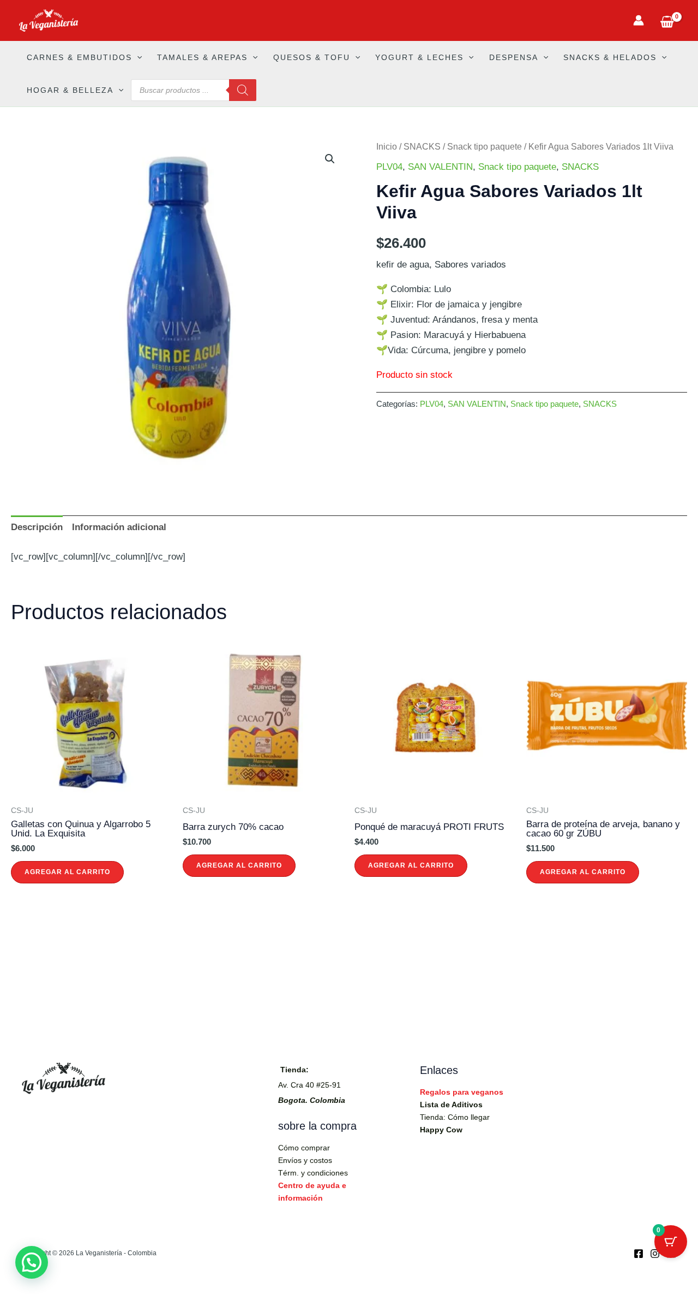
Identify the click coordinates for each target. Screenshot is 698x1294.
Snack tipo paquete (484, 146)
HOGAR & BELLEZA (70, 90)
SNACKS (422, 146)
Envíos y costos (305, 1160)
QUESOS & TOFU (311, 57)
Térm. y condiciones (313, 1172)
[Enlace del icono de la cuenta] (638, 20)
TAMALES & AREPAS (202, 57)
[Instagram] (655, 1254)
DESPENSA (513, 57)
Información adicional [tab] (119, 527)
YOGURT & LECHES (419, 57)
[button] (137, 57)
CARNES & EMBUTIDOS (79, 57)
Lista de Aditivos (451, 1104)
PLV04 (389, 167)
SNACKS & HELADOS (610, 57)
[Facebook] (638, 1254)
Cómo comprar (304, 1147)
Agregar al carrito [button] (67, 872)
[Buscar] (242, 90)
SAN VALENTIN (440, 167)
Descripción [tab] (37, 527)
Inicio (386, 146)
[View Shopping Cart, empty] (667, 20)
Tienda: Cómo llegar (455, 1117)
